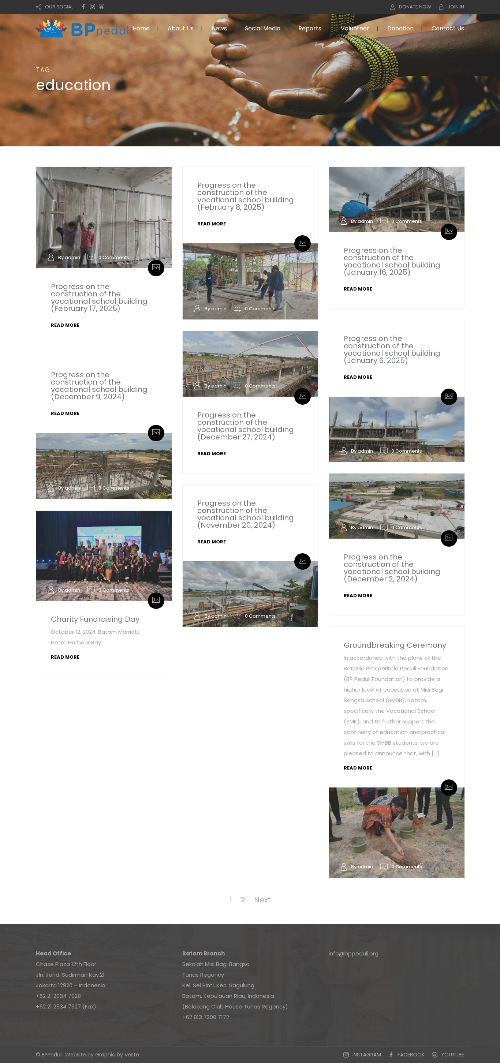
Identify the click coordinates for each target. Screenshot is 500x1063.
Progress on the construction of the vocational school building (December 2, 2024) (392, 568)
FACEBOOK (411, 1054)
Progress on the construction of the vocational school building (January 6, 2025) (392, 349)
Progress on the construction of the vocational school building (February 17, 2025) (99, 297)
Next (262, 900)
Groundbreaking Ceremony (395, 645)
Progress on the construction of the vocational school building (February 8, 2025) (245, 196)
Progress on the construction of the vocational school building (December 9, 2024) (99, 386)
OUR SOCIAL (59, 6)
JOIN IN (456, 6)
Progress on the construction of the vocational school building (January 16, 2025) (392, 261)
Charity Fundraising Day (95, 619)
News (219, 28)
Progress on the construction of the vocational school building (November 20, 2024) (245, 514)
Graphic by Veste (117, 1054)
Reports (309, 28)
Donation (400, 28)
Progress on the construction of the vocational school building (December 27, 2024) (245, 426)
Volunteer (355, 28)
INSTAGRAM (366, 1054)
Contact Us (448, 28)
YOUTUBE (452, 1054)
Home (141, 28)
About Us (181, 28)
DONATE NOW (415, 6)
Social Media (262, 28)
